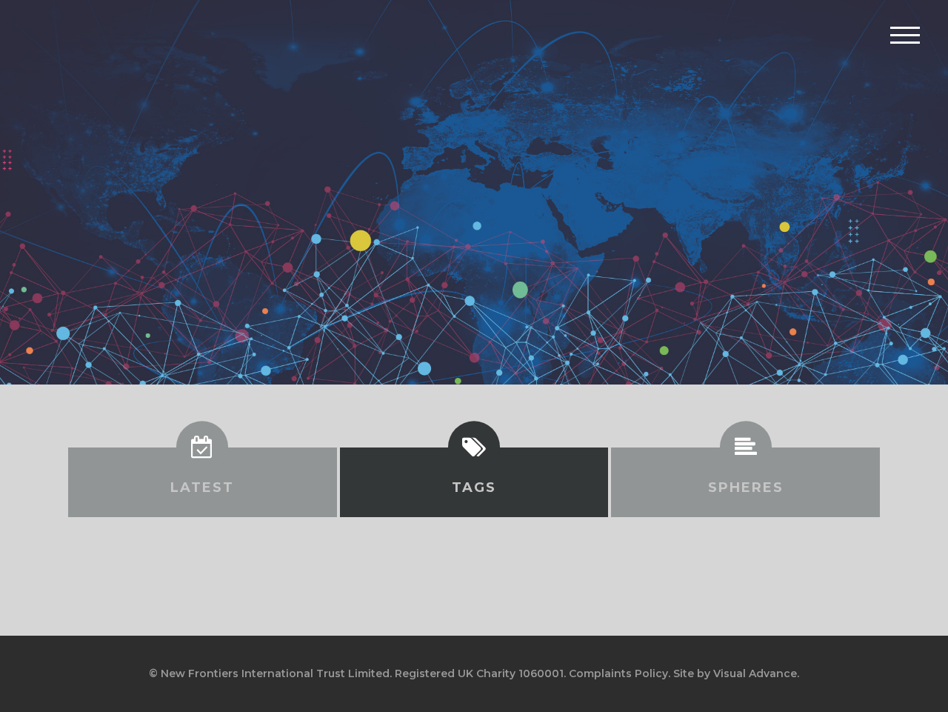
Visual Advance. (756, 673)
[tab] (202, 482)
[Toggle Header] (905, 34)
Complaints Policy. (619, 673)
